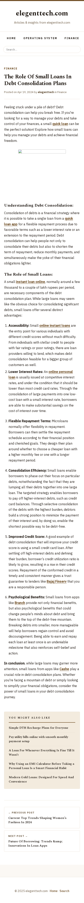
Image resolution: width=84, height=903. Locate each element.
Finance (72, 38)
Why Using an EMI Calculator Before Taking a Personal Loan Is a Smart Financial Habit (41, 766)
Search (64, 891)
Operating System (40, 38)
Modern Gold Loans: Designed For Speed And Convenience (41, 779)
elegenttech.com (42, 13)
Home (11, 38)
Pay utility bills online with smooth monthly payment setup (38, 739)
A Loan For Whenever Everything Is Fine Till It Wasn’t (41, 752)
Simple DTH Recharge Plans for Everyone (38, 728)
